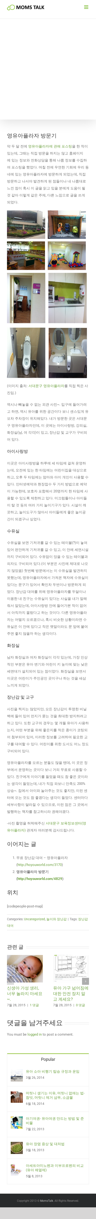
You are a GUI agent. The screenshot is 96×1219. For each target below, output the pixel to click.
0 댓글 (80, 1005)
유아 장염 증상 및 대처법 (45, 1144)
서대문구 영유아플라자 (46, 386)
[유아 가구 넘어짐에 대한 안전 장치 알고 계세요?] (71, 957)
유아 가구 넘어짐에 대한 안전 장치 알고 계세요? (71, 994)
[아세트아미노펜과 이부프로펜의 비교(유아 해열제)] (17, 1167)
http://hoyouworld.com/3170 (39, 865)
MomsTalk (46, 1200)
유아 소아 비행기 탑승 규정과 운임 (52, 1071)
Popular (48, 1059)
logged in (34, 1034)
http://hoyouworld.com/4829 (39, 879)
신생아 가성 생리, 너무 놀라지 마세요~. (24, 994)
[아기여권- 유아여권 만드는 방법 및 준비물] (17, 1120)
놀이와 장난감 (56, 919)
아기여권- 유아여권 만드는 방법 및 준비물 (55, 1120)
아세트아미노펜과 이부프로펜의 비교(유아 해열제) (55, 1168)
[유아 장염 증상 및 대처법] (17, 1145)
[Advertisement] (48, 69)
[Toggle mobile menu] (86, 7)
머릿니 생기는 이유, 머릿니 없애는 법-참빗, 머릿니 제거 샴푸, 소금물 (55, 1095)
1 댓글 (34, 1005)
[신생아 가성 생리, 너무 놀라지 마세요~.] (25, 957)
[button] (10, 981)
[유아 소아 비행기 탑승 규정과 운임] (17, 1073)
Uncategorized (34, 919)
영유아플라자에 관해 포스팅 (50, 146)
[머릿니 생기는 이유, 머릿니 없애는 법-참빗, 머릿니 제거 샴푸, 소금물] (17, 1094)
